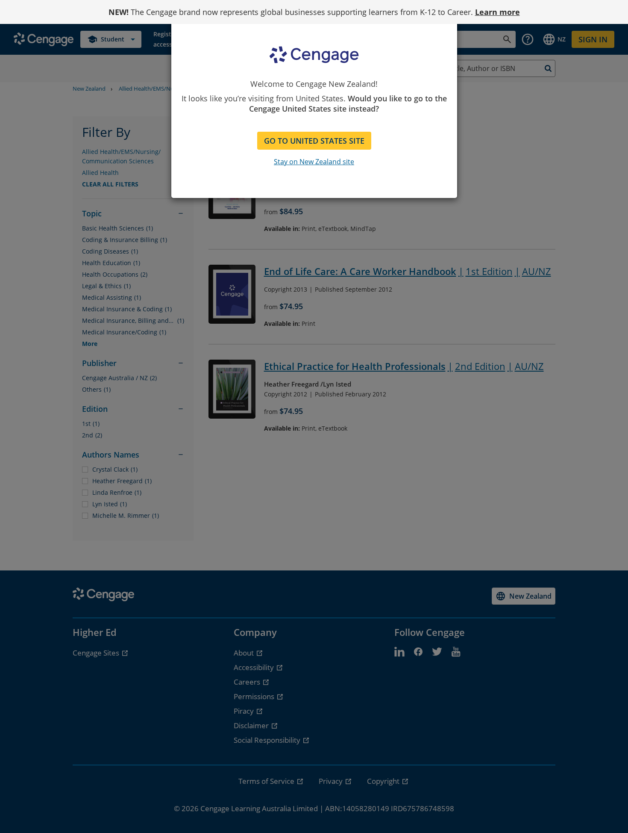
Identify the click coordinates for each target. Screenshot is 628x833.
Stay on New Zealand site (314, 161)
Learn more (497, 12)
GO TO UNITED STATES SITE (314, 141)
